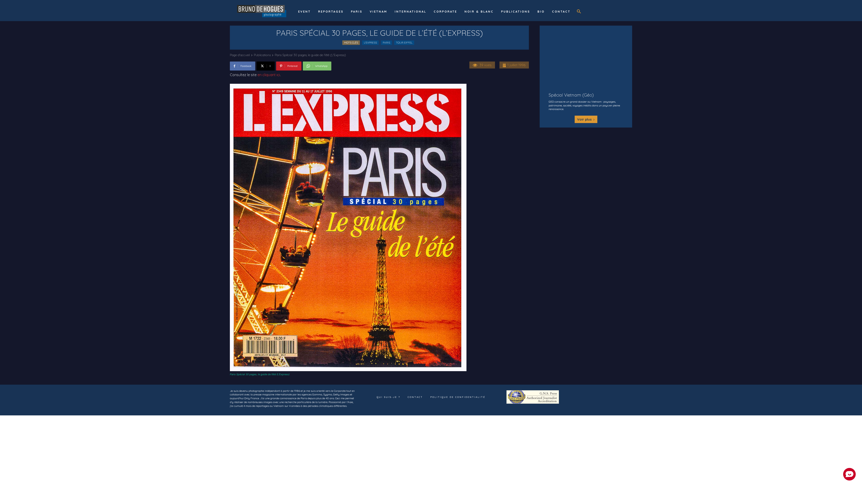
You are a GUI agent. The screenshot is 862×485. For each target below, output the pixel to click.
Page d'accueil (240, 55)
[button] (579, 11)
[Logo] (262, 10)
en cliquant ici (268, 75)
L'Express (370, 42)
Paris (386, 42)
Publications (262, 55)
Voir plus (584, 119)
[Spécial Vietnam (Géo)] (586, 56)
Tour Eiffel (404, 42)
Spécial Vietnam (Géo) (571, 95)
